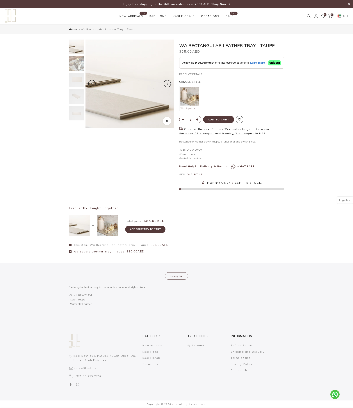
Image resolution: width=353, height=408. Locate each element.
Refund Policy (241, 345)
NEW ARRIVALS (133, 16)
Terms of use (241, 357)
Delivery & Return (214, 166)
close (4, 4)
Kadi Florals (151, 357)
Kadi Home (150, 351)
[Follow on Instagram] (77, 384)
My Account (195, 345)
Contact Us (239, 370)
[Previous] (92, 83)
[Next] (167, 83)
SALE (231, 16)
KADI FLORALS (184, 16)
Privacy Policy (241, 364)
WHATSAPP (246, 166)
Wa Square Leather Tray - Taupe (98, 251)
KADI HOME (158, 16)
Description (176, 275)
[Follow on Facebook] (70, 384)
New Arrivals (152, 345)
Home (73, 29)
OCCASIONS (210, 16)
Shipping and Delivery (247, 351)
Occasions (150, 364)
